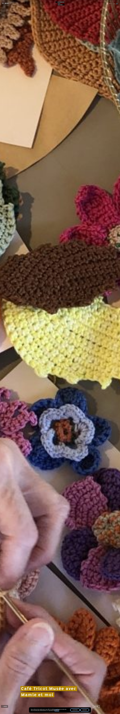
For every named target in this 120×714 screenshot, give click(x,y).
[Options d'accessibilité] (117, 4)
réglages (57, 710)
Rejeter (85, 709)
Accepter (75, 709)
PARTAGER (96, 706)
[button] (5, 3)
